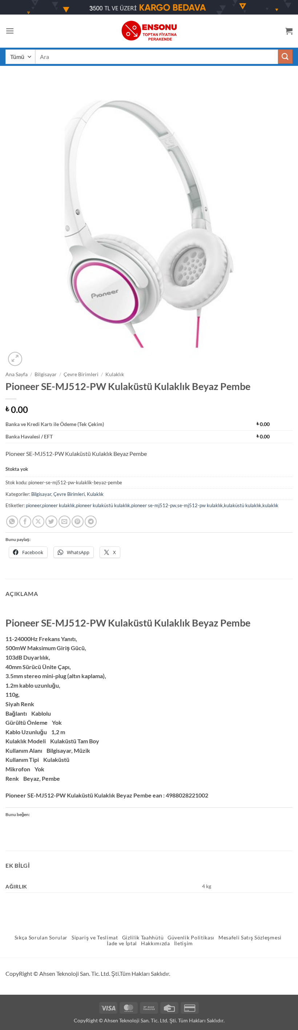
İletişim (183, 943)
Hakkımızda (155, 943)
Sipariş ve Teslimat (95, 937)
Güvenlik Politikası (191, 937)
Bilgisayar (46, 374)
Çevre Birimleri (81, 374)
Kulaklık (114, 374)
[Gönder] (285, 56)
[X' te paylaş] (38, 522)
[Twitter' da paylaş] (51, 522)
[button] (9, 31)
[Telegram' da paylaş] (91, 522)
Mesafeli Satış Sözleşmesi (250, 937)
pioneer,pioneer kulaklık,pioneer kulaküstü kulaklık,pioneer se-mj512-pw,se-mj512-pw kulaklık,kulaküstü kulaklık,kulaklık (152, 505)
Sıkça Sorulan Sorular (41, 937)
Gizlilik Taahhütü (143, 937)
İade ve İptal (122, 943)
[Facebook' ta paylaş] (25, 522)
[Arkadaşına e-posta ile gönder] (65, 522)
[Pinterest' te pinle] (78, 522)
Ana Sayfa (16, 374)
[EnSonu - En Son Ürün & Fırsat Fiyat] (149, 30)
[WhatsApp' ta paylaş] (12, 522)
